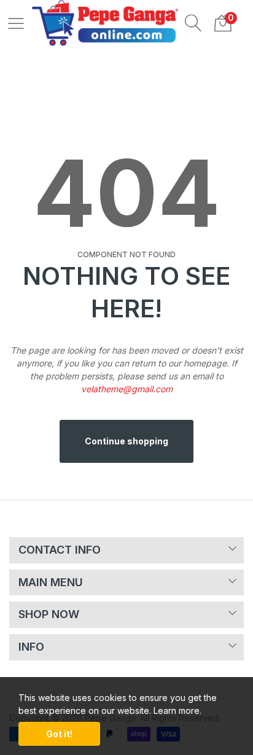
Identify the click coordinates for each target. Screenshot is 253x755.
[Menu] (16, 23)
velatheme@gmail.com (127, 389)
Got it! (59, 734)
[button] (193, 22)
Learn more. (177, 710)
